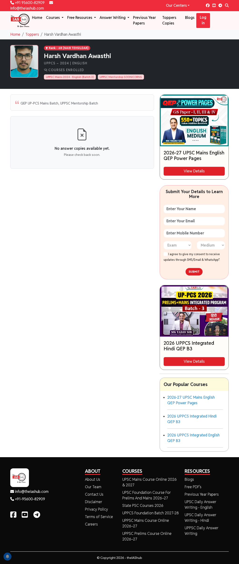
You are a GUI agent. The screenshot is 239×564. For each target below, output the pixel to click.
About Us (92, 479)
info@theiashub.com (31, 491)
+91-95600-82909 (29, 499)
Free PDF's (193, 486)
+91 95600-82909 (30, 2)
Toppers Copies (169, 20)
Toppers (32, 34)
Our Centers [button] (176, 5)
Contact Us (94, 494)
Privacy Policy (96, 509)
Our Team (93, 486)
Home (37, 17)
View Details (194, 171)
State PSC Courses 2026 (142, 505)
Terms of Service (99, 516)
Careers (91, 524)
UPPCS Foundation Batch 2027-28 (150, 513)
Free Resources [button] (80, 17)
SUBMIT (194, 271)
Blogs (189, 17)
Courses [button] (53, 17)
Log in (203, 20)
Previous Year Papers (144, 20)
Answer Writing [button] (113, 17)
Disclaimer (93, 501)
